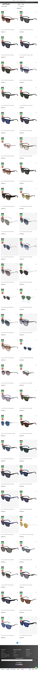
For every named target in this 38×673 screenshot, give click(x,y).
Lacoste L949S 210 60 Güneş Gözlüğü (7, 357)
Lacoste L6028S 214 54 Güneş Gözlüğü (7, 181)
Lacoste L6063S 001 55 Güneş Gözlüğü (26, 181)
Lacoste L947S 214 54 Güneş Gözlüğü (25, 610)
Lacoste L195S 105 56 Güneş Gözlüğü (7, 307)
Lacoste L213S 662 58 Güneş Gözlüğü (25, 206)
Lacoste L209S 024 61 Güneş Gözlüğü (7, 332)
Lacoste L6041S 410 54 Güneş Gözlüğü (25, 80)
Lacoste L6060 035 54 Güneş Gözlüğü (7, 105)
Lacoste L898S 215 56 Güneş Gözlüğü (7, 458)
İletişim (14, 0)
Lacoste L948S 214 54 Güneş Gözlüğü (25, 408)
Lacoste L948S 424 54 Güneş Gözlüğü (25, 559)
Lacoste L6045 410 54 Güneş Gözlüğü (25, 130)
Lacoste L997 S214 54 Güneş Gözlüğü (25, 509)
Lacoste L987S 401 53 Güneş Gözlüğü (7, 509)
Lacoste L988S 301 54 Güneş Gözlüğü (25, 458)
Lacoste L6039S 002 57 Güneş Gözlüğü (7, 130)
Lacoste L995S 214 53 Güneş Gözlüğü (7, 80)
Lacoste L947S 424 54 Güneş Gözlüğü (7, 635)
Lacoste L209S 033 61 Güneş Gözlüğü (7, 231)
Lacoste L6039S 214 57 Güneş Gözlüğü (25, 105)
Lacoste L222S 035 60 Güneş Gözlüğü (7, 282)
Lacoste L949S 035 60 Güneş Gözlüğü (25, 332)
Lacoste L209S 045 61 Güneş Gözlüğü (7, 256)
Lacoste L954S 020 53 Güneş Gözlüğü (7, 155)
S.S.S (18, 0)
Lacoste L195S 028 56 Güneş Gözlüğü (25, 282)
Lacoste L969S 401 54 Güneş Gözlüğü (7, 408)
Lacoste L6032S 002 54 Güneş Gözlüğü (26, 29)
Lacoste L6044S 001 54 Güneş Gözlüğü (7, 206)
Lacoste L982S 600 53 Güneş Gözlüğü (25, 433)
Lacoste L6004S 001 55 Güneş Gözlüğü (7, 610)
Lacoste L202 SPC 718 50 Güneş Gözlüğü (26, 534)
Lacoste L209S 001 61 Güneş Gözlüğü (25, 231)
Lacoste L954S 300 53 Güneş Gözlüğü (25, 155)
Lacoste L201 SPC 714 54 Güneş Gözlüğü (26, 357)
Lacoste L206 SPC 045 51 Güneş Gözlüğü (8, 433)
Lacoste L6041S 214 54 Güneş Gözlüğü (7, 29)
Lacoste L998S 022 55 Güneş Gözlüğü (25, 635)
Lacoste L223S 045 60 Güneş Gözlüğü (25, 256)
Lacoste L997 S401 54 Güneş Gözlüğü (7, 534)
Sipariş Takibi (23, 0)
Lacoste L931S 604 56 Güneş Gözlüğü (7, 559)
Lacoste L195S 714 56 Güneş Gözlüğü (25, 307)
